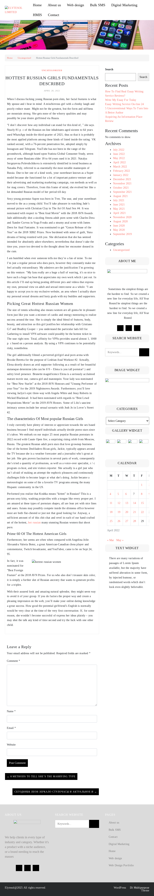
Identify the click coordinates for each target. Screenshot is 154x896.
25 (111, 521)
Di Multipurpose (139, 887)
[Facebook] (120, 328)
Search (109, 69)
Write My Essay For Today (120, 99)
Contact (53, 15)
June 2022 (119, 153)
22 (142, 512)
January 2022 (120, 175)
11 (111, 503)
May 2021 (119, 208)
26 (119, 521)
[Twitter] (129, 328)
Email (11, 727)
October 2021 (121, 187)
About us (54, 5)
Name (11, 711)
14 (134, 503)
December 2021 (122, 179)
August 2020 (120, 221)
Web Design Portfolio (121, 865)
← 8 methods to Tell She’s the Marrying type (41, 776)
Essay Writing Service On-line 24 (124, 104)
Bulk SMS (97, 5)
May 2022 (119, 158)
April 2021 (119, 213)
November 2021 (122, 183)
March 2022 (120, 166)
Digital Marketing (124, 5)
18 (111, 512)
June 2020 (119, 225)
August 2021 (120, 196)
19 (119, 512)
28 (134, 521)
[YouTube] (137, 328)
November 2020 (122, 217)
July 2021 (118, 200)
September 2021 (122, 191)
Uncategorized (24, 58)
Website (11, 744)
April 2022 (119, 162)
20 (126, 512)
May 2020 (119, 229)
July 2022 (118, 149)
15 (142, 503)
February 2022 (121, 170)
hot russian (34, 522)
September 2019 (122, 234)
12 (119, 503)
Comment (13, 660)
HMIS (37, 15)
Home (37, 5)
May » (120, 540)
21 (134, 512)
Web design (75, 5)
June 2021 (119, 204)
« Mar (110, 540)
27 (126, 521)
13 (126, 503)
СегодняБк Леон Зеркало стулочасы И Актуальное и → (55, 791)
